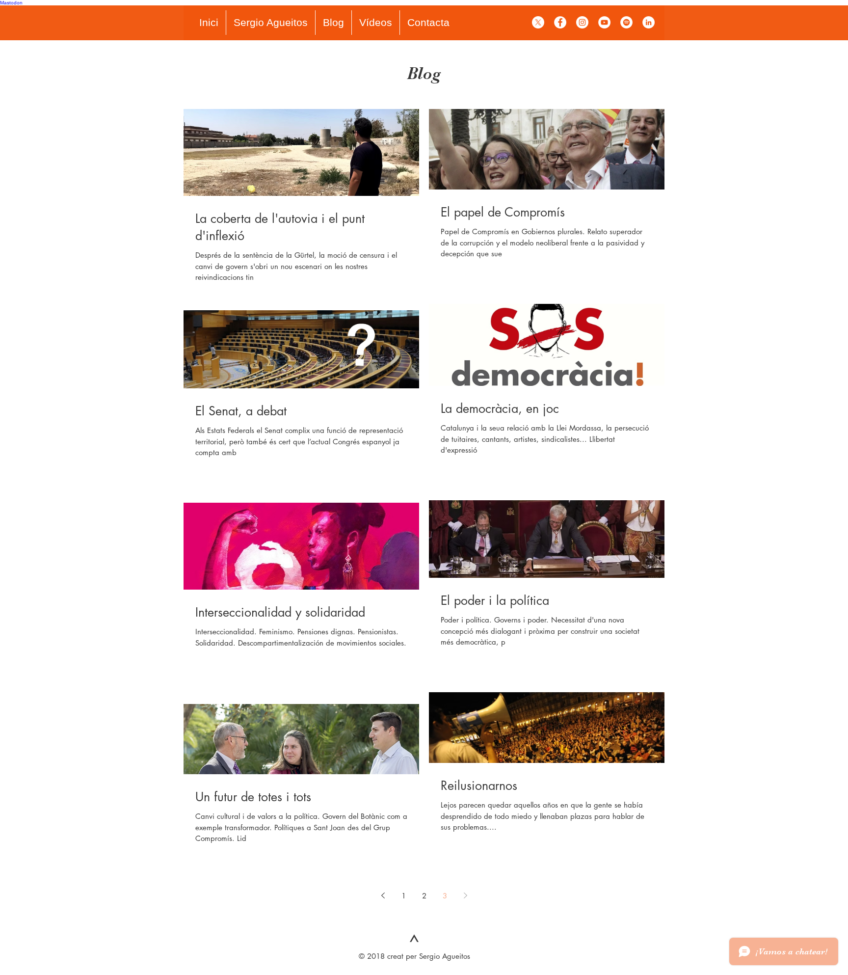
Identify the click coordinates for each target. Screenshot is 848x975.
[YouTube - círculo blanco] (604, 22)
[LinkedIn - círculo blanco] (648, 22)
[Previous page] (383, 895)
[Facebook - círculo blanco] (560, 22)
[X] (538, 22)
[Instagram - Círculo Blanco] (582, 22)
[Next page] (465, 895)
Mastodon (11, 2)
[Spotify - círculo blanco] (626, 22)
